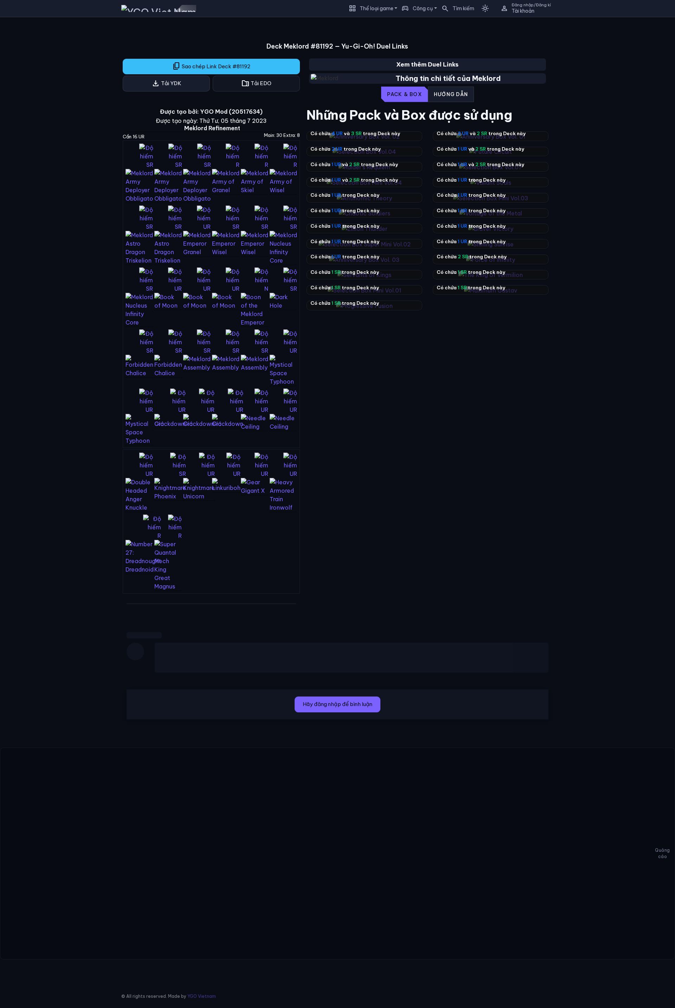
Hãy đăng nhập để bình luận (337, 704)
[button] (455, 8)
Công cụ (423, 8)
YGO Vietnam (201, 996)
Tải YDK (166, 83)
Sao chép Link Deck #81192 (211, 66)
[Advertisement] (52, 128)
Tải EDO (256, 83)
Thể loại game (376, 8)
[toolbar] (427, 94)
